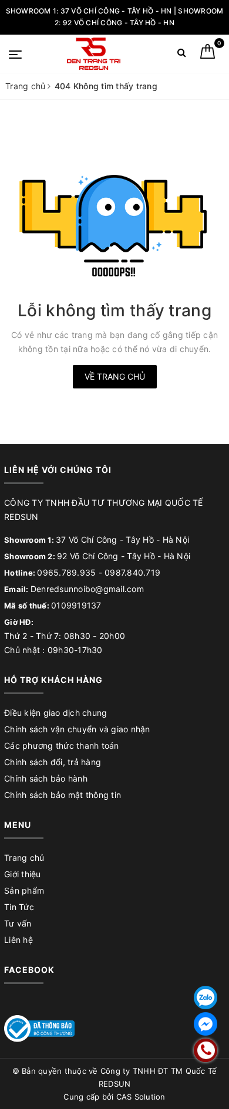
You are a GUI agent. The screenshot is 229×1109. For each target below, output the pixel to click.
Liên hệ (18, 940)
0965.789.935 (66, 572)
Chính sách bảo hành (45, 778)
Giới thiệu (22, 874)
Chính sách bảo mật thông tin (62, 795)
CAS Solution (141, 1096)
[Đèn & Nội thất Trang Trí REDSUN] (93, 54)
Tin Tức (19, 907)
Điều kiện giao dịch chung (55, 713)
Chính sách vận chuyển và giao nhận (77, 729)
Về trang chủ (115, 376)
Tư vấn (18, 923)
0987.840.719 (132, 572)
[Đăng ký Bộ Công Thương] (39, 1028)
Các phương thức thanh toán (61, 745)
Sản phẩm (24, 890)
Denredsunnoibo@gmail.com (87, 589)
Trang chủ (24, 858)
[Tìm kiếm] (181, 55)
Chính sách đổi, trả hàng (52, 762)
